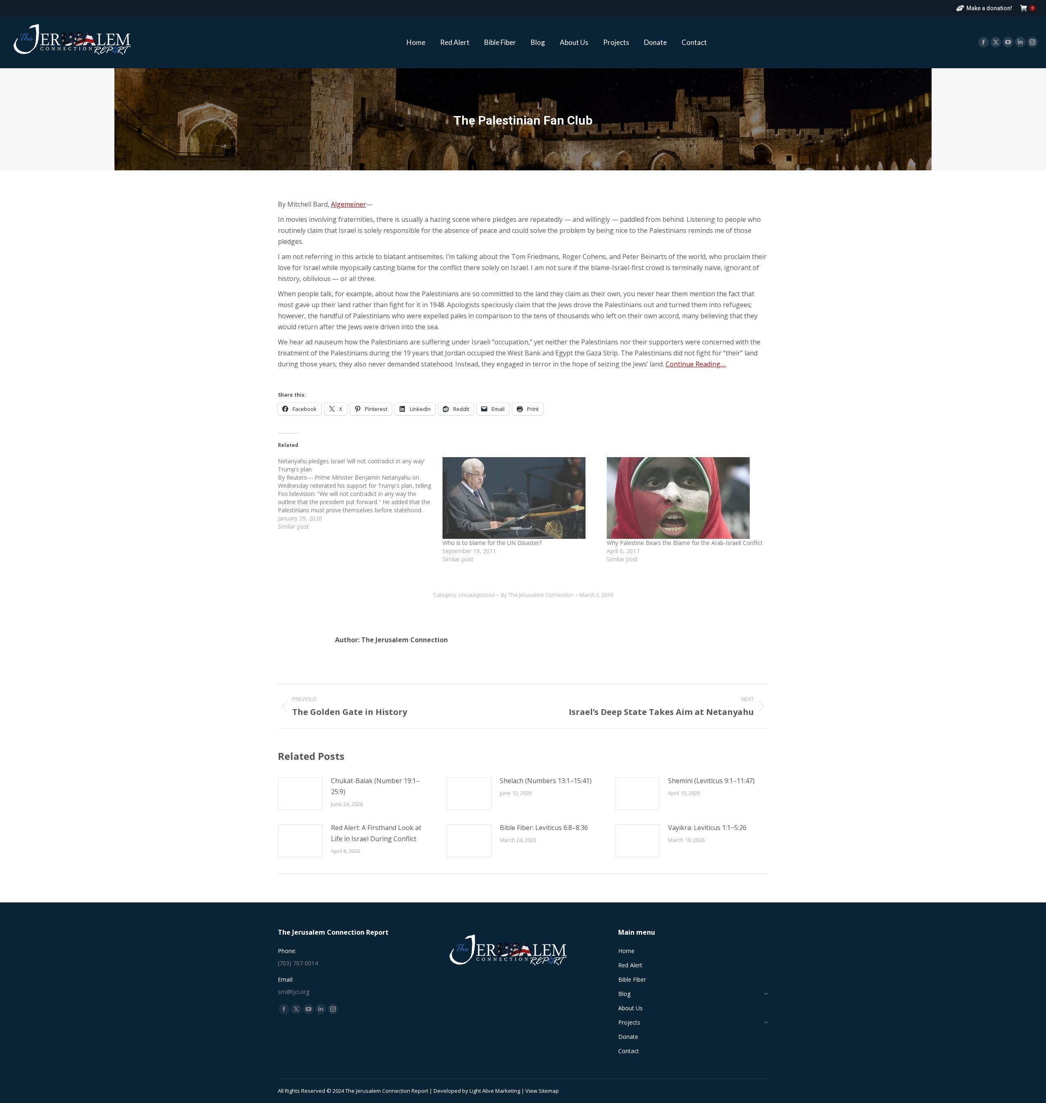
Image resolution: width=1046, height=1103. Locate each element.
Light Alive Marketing (494, 1090)
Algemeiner (348, 204)
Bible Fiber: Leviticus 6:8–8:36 (544, 827)
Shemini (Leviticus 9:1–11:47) (711, 780)
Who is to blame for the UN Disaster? (492, 543)
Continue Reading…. (696, 363)
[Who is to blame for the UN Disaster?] (521, 498)
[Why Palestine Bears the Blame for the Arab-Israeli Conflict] (685, 498)
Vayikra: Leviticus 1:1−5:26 (707, 827)
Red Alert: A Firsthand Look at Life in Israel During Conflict (376, 833)
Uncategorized (476, 594)
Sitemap (549, 1090)
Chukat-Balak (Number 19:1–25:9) (375, 786)
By (537, 594)
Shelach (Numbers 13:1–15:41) (546, 780)
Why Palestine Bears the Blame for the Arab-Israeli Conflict (685, 543)
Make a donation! (989, 8)
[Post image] (300, 793)
